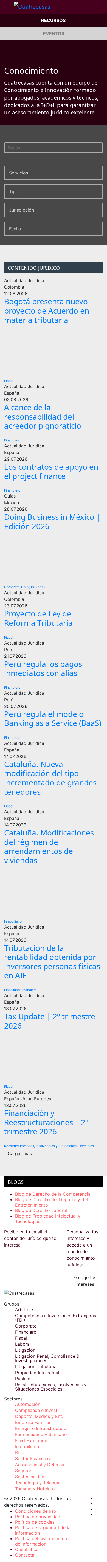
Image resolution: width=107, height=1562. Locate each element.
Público (22, 1378)
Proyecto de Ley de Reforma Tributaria (38, 618)
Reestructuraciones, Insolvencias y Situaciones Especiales (49, 1146)
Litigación (25, 1350)
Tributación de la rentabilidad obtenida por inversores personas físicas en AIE (52, 962)
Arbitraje (24, 1309)
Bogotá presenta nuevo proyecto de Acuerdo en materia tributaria (46, 310)
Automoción (27, 1404)
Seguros (23, 1470)
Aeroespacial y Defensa (39, 1464)
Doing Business (33, 587)
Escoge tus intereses (84, 1281)
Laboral (23, 1344)
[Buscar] (99, 146)
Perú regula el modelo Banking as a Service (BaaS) (52, 718)
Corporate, (12, 587)
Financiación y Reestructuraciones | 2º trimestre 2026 (46, 1122)
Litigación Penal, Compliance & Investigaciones (47, 1358)
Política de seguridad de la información (43, 1530)
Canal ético (27, 1549)
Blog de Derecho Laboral (41, 1210)
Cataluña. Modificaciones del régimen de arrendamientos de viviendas (49, 846)
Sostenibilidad (29, 1476)
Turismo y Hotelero (35, 1488)
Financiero (12, 440)
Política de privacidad (37, 1516)
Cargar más (20, 1153)
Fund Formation (31, 1440)
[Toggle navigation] (7, 7)
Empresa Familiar (33, 1422)
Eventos (53, 33)
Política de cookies (35, 1522)
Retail (21, 1452)
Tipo (13, 191)
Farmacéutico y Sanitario (41, 1434)
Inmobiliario (13, 921)
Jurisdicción (21, 210)
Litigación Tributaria (36, 1366)
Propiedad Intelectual (37, 1372)
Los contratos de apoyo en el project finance (51, 471)
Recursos (53, 20)
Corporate (25, 1326)
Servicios (18, 173)
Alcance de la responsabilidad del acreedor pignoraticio (42, 416)
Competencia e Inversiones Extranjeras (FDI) (55, 1317)
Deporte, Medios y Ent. (39, 1416)
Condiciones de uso (35, 1511)
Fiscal (8, 381)
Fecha (15, 228)
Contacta (24, 1555)
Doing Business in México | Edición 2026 (52, 521)
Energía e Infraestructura (40, 1428)
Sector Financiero (33, 1458)
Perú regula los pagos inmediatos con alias (43, 668)
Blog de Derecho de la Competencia (53, 1194)
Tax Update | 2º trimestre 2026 (49, 1021)
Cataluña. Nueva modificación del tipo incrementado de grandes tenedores (50, 778)
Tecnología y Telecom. (38, 1482)
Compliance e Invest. (36, 1410)
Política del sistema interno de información (43, 1541)
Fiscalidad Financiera (20, 990)
